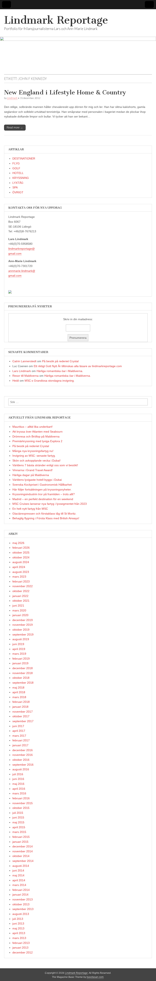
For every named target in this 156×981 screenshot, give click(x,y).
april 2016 (18, 788)
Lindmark (12, 98)
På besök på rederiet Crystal (60, 361)
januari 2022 (20, 596)
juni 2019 (18, 644)
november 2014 (22, 851)
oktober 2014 (20, 856)
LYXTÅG (17, 182)
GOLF (16, 168)
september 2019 (23, 634)
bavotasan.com (95, 977)
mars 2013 (19, 938)
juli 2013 (17, 918)
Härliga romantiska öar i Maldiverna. (60, 371)
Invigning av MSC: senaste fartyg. (34, 455)
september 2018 (23, 682)
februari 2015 (21, 836)
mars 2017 (19, 735)
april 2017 (18, 730)
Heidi (15, 380)
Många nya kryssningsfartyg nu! (32, 451)
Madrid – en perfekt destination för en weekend (42, 499)
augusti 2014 (20, 865)
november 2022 (22, 586)
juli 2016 (17, 774)
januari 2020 (20, 615)
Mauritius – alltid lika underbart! (32, 426)
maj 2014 (18, 875)
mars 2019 (19, 653)
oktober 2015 (20, 807)
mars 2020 (19, 610)
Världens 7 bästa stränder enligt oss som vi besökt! (45, 465)
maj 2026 (18, 543)
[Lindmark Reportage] (78, 41)
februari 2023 (21, 581)
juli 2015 (17, 812)
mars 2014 (19, 885)
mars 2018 (19, 697)
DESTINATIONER (23, 158)
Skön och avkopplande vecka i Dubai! (36, 460)
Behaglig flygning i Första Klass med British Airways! (45, 518)
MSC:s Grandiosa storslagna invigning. (50, 380)
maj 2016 (18, 783)
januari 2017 (20, 745)
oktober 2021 (20, 600)
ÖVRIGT (17, 192)
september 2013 (23, 909)
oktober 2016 (20, 759)
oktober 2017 (20, 716)
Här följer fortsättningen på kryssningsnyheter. (42, 489)
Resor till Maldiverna (25, 375)
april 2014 (18, 880)
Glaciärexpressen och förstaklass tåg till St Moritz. (44, 513)
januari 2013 (20, 947)
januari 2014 (20, 894)
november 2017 (22, 711)
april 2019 (18, 649)
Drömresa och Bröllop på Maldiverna (36, 436)
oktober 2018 (20, 677)
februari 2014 (21, 889)
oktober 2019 (20, 629)
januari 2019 (20, 663)
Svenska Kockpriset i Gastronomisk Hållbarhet (42, 484)
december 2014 (22, 846)
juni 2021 (18, 605)
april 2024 (18, 567)
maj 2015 (18, 822)
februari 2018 (21, 701)
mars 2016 (19, 793)
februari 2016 (21, 798)
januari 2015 (20, 841)
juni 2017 (18, 726)
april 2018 (18, 692)
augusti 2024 (20, 562)
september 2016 (23, 764)
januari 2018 (20, 706)
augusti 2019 (20, 639)
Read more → (15, 127)
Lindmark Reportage (56, 20)
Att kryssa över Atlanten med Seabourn (37, 431)
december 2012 (22, 952)
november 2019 (22, 624)
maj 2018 (18, 687)
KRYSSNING (20, 177)
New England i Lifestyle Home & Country (65, 92)
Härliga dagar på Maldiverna (30, 475)
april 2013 (18, 933)
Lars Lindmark (21, 371)
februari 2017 (21, 740)
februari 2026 (21, 547)
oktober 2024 (20, 557)
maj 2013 (18, 928)
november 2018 (22, 673)
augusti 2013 (20, 914)
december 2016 (22, 750)
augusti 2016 (20, 769)
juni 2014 (18, 870)
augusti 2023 (20, 572)
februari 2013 (21, 942)
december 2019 (22, 620)
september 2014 (23, 861)
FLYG (16, 163)
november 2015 (22, 803)
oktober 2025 (20, 552)
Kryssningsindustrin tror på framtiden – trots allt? (43, 494)
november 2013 (22, 899)
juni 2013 (18, 923)
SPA (15, 187)
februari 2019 (21, 658)
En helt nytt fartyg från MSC (30, 508)
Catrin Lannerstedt (24, 361)
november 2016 (22, 754)
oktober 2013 (20, 904)
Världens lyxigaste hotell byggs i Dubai (37, 479)
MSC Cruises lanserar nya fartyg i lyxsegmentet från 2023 (49, 503)
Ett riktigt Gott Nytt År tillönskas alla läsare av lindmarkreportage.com (78, 366)
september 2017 (23, 721)
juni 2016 (18, 779)
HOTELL (18, 173)
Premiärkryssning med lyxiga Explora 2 (37, 441)
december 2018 (22, 668)
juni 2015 (18, 817)
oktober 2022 (20, 591)
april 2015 (18, 827)
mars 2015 (19, 832)
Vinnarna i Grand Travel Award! (32, 470)
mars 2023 (19, 576)
